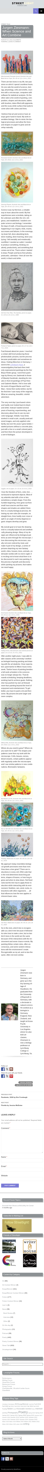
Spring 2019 (39, 1413)
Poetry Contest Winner (10, 1341)
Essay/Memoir (7, 1289)
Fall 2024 (30, 1406)
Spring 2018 (31, 1413)
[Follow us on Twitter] (7, 1069)
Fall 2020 (5, 1406)
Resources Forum (8, 1384)
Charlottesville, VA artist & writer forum (15, 1388)
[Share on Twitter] (7, 1076)
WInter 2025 (12, 1424)
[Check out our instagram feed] (11, 1069)
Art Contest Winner (9, 1285)
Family (4, 1409)
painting (4, 1413)
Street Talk (5, 24)
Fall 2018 (31, 1404)
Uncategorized (7, 1349)
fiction (10, 1409)
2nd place (11, 1404)
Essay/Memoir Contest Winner (13, 1293)
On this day (6, 1325)
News (4, 1309)
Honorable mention (24, 1409)
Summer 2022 (6, 1419)
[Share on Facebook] (3, 1076)
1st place (5, 1404)
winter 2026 (19, 1424)
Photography (6, 1329)
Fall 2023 (23, 1406)
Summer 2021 (33, 1417)
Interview (6, 1317)
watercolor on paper (24, 1085)
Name (4, 1157)
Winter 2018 (5, 1421)
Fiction (4, 1297)
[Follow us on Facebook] (3, 1069)
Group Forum (7, 1386)
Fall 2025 (36, 1406)
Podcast (5, 1333)
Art (3, 1281)
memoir (39, 1408)
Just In (4, 1305)
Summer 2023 (14, 1419)
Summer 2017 (38, 1415)
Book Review (8, 1313)
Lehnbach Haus (16, 365)
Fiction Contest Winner (10, 1301)
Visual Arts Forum (8, 1382)
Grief (14, 1409)
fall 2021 (11, 1406)
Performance (7, 1378)
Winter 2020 (20, 1421)
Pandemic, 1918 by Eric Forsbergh (14, 1096)
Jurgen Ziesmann (26, 1082)
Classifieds (6, 1390)
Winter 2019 (12, 1421)
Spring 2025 (30, 1415)
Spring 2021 (6, 1415)
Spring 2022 (14, 1415)
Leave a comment (14, 41)
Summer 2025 (33, 1419)
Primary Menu (41, 11)
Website (4, 1176)
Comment (5, 1128)
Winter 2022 (35, 1421)
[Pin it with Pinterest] (11, 1076)
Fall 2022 (17, 1406)
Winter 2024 (5, 1424)
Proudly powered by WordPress (11, 1469)
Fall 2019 (37, 1404)
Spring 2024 (22, 1415)
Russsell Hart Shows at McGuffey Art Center (18, 1205)
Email (4, 1166)
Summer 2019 (14, 1417)
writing (26, 1424)
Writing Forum (7, 1380)
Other (5, 1321)
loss (33, 1409)
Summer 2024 (24, 1419)
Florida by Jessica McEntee (11, 1104)
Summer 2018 (6, 1417)
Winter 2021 (28, 1421)
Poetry (4, 1337)
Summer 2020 (24, 1417)
